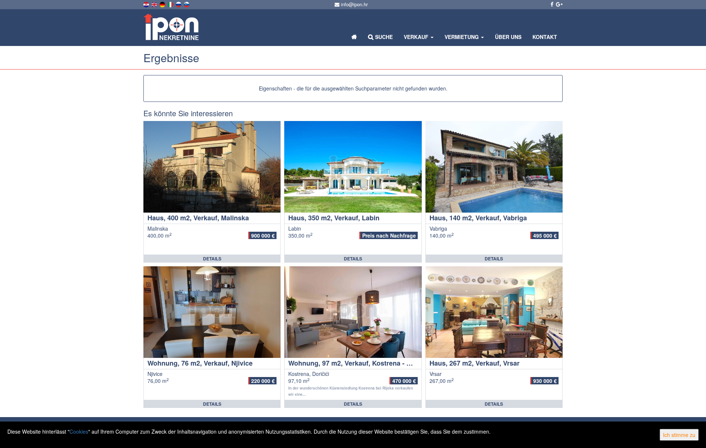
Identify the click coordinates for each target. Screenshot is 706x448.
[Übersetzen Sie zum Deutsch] (163, 3)
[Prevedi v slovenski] (187, 3)
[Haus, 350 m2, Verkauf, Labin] (352, 167)
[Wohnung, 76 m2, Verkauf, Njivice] (212, 312)
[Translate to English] (154, 3)
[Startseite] (354, 37)
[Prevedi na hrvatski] (146, 3)
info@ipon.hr (353, 4)
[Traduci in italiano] (171, 3)
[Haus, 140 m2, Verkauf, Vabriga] (494, 167)
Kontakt (544, 36)
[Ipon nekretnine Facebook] (551, 4)
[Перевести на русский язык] (179, 3)
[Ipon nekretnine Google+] (559, 4)
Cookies (78, 431)
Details (212, 258)
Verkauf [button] (417, 36)
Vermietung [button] (462, 36)
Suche (383, 36)
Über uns (508, 36)
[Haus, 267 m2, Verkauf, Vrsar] (494, 312)
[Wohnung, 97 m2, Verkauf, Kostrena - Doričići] (352, 312)
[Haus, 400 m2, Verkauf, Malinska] (212, 167)
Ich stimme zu (679, 434)
